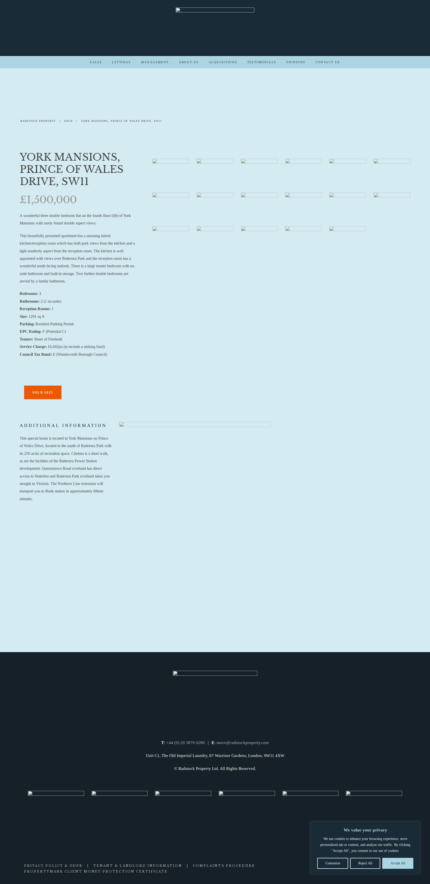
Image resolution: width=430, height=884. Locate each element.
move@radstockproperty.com (242, 742)
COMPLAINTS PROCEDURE (224, 866)
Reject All (365, 863)
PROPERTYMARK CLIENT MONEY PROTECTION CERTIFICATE (96, 871)
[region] (365, 848)
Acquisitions (223, 62)
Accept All (397, 863)
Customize (332, 863)
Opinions (295, 62)
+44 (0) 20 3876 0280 (185, 742)
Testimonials (261, 62)
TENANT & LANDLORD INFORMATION (137, 866)
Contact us (328, 62)
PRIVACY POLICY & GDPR (53, 866)
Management (155, 62)
